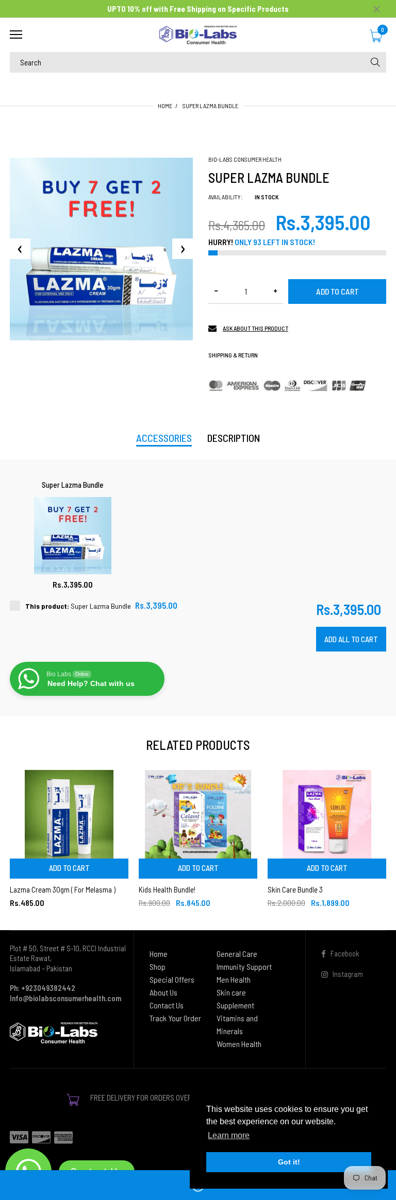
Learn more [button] (229, 1135)
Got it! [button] (289, 1162)
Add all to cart (351, 639)
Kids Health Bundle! (167, 889)
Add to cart (337, 291)
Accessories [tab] (164, 438)
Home (165, 105)
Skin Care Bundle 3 (295, 889)
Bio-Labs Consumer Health (245, 159)
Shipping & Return (233, 354)
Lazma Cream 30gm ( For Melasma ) (63, 889)
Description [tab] (233, 438)
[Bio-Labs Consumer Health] (198, 35)
